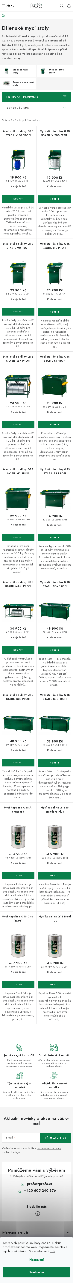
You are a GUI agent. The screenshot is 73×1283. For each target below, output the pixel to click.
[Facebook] (37, 1213)
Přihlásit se (55, 1138)
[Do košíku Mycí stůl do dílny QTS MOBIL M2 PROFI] (54, 312)
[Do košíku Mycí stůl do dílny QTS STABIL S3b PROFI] (18, 762)
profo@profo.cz (40, 1183)
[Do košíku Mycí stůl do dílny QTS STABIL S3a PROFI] (54, 650)
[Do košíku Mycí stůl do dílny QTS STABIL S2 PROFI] (54, 537)
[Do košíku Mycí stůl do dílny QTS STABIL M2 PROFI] (18, 312)
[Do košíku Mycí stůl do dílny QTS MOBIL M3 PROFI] (18, 537)
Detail (18, 875)
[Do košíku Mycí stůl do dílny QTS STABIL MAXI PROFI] (18, 650)
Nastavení (36, 1260)
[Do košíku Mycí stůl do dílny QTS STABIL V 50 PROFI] (18, 199)
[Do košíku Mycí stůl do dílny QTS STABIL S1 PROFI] (54, 424)
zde (52, 1251)
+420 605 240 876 (40, 1190)
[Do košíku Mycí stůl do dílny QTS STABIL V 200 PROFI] (54, 199)
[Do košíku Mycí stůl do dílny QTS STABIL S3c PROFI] (54, 763)
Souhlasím (36, 1272)
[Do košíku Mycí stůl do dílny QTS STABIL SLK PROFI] (18, 424)
